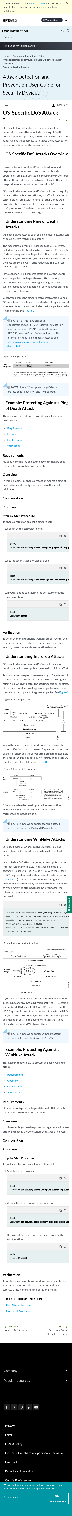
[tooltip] (54, 105)
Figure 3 (42, 761)
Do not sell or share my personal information (35, 1453)
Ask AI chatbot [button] (38, 3)
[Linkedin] (29, 1407)
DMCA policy (14, 1444)
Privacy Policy (10, 1497)
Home (6, 56)
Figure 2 (64, 692)
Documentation (15, 30)
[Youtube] (36, 1407)
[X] (14, 1407)
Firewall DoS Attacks (18, 1310)
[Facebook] (7, 1407)
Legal (8, 1435)
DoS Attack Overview (18, 1304)
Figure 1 (29, 310)
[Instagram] (21, 1407)
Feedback (11, 1462)
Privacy (10, 1426)
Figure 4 (12, 879)
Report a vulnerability (19, 1471)
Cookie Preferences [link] (18, 1480)
